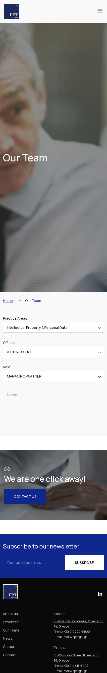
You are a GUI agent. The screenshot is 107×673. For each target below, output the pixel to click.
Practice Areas (15, 318)
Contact (10, 654)
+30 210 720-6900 (76, 632)
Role (6, 367)
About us (10, 613)
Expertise (11, 622)
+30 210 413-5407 (75, 666)
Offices (9, 342)
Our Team (11, 630)
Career (8, 646)
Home (8, 300)
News (7, 638)
